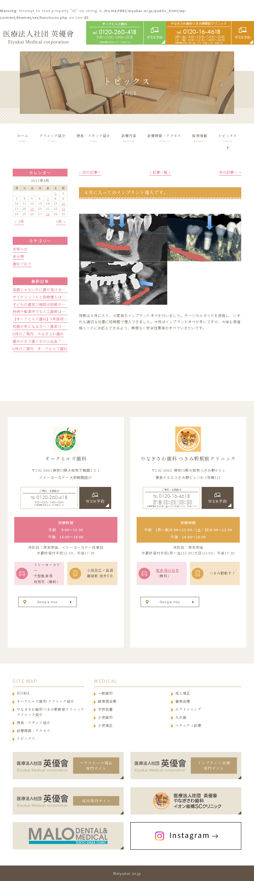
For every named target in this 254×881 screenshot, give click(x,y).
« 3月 (19, 221)
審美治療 (182, 701)
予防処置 (105, 709)
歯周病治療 (107, 701)
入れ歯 (180, 717)
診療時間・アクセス (33, 730)
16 (63, 204)
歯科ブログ (22, 263)
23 (63, 209)
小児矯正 (105, 725)
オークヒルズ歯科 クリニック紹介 (45, 701)
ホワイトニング (188, 709)
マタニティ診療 (188, 725)
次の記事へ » (230, 172)
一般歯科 (105, 693)
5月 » (61, 221)
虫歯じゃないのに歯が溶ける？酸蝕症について (52, 289)
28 (48, 214)
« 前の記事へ (90, 172)
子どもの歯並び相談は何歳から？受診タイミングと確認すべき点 (67, 304)
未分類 (18, 256)
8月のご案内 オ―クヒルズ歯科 (40, 348)
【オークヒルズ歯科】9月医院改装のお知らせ (51, 318)
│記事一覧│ (160, 172)
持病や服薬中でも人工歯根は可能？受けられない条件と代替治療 (67, 311)
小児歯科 (105, 717)
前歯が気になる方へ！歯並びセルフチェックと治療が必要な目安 (67, 326)
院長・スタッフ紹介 (33, 722)
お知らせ (20, 248)
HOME (23, 693)
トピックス (26, 738)
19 (32, 209)
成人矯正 (182, 693)
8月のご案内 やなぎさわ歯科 (38, 333)
